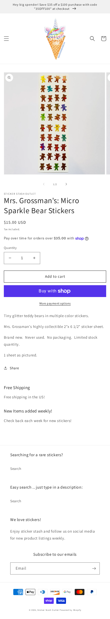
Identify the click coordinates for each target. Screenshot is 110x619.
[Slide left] (43, 184)
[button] (6, 38)
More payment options (55, 303)
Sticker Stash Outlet (48, 609)
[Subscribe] (94, 568)
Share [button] (14, 368)
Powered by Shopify (70, 609)
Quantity (10, 248)
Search (15, 468)
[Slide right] (66, 184)
